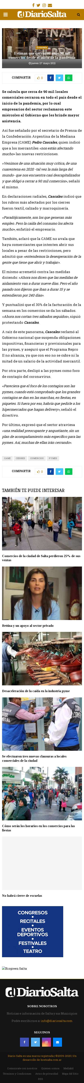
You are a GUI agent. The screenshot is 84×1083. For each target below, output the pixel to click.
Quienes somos (50, 1068)
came (7, 458)
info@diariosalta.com (57, 1021)
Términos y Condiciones (17, 1073)
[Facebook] (24, 1042)
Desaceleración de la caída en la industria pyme (36, 691)
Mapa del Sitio (70, 1073)
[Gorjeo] (35, 1042)
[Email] (57, 1042)
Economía (42, 47)
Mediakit (68, 1068)
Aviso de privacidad (46, 1073)
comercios (37, 458)
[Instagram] (46, 1042)
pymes (53, 458)
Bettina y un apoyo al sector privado (28, 625)
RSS (40, 1079)
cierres (20, 458)
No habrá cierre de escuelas (22, 895)
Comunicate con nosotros (22, 1068)
